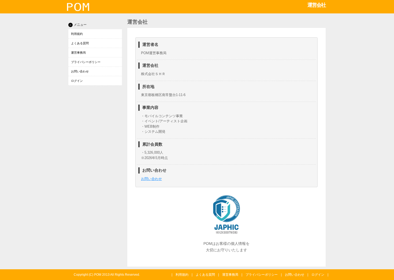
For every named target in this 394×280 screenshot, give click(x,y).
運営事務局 (78, 52)
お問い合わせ (80, 71)
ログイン (77, 80)
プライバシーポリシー (86, 62)
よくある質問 (80, 43)
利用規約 (77, 33)
